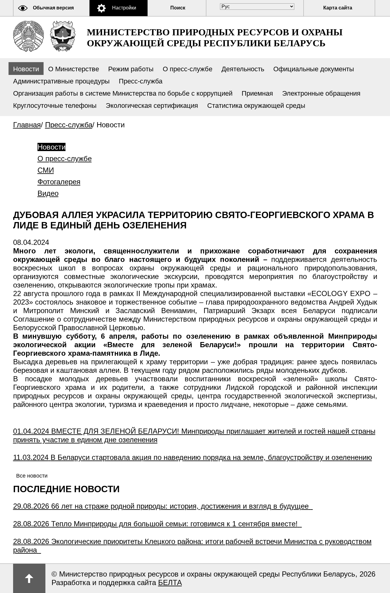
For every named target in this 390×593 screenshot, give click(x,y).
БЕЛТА (170, 582)
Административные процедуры (61, 81)
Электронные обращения (321, 93)
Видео (47, 193)
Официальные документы (313, 69)
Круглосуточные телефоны (55, 105)
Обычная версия (53, 7)
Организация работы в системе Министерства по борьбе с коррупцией (122, 93)
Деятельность (243, 69)
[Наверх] (29, 578)
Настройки (124, 7)
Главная (27, 125)
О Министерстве (73, 69)
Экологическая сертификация (152, 105)
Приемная (257, 93)
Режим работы (131, 69)
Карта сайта (337, 7)
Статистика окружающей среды (256, 105)
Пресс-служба (140, 81)
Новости (26, 69)
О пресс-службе (187, 69)
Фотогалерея (58, 182)
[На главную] (28, 36)
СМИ (45, 170)
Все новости (32, 476)
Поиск (177, 7)
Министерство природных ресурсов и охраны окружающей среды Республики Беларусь (214, 37)
